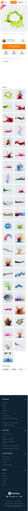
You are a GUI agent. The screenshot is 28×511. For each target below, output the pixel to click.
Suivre (23, 41)
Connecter (20, 2)
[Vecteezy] (2, 2)
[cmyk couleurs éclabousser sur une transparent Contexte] (8, 190)
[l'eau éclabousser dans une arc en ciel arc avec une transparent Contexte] (8, 381)
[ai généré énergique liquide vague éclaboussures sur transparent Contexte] (8, 333)
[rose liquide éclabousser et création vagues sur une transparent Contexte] (8, 226)
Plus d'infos (6, 61)
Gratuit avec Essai (14, 46)
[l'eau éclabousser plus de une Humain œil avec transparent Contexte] (8, 500)
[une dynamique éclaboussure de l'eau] (8, 405)
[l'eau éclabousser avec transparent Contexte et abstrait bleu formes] (8, 250)
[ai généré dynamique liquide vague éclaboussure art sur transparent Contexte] (8, 345)
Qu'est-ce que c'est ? (17, 58)
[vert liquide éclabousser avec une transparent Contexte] (8, 118)
